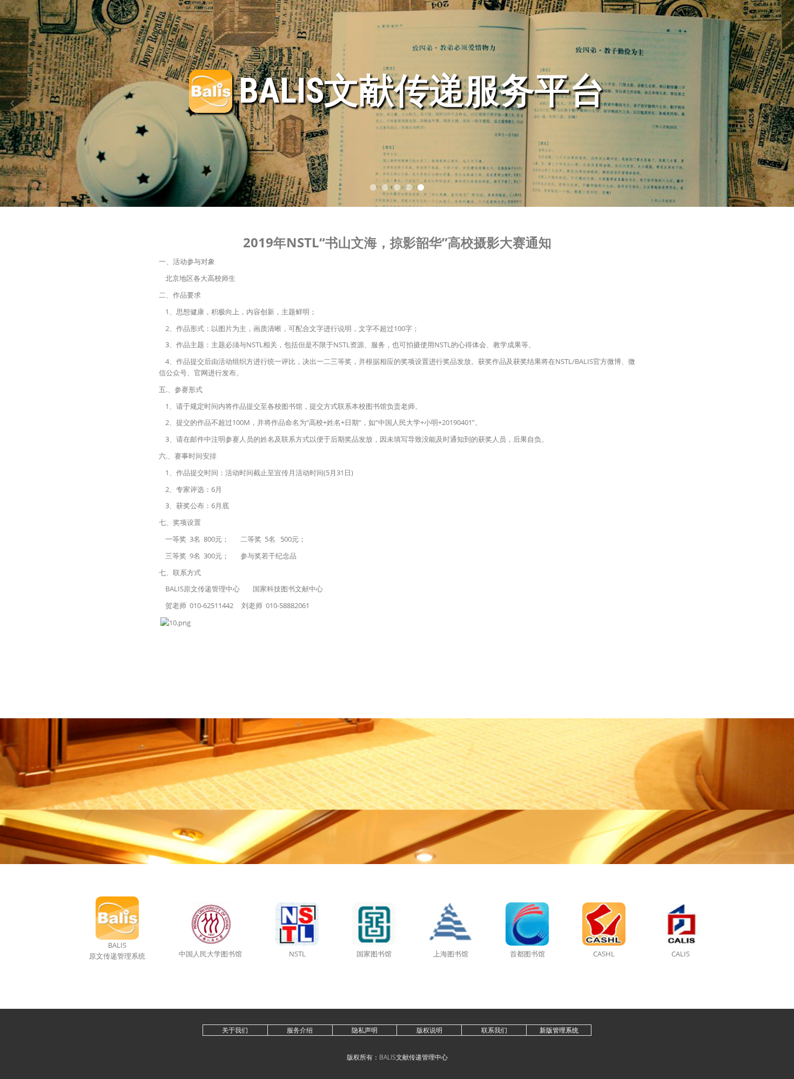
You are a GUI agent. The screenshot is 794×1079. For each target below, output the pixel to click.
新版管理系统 (559, 1030)
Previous (12, 103)
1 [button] (373, 187)
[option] (397, 103)
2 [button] (385, 187)
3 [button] (397, 187)
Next (782, 103)
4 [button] (409, 187)
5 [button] (421, 187)
